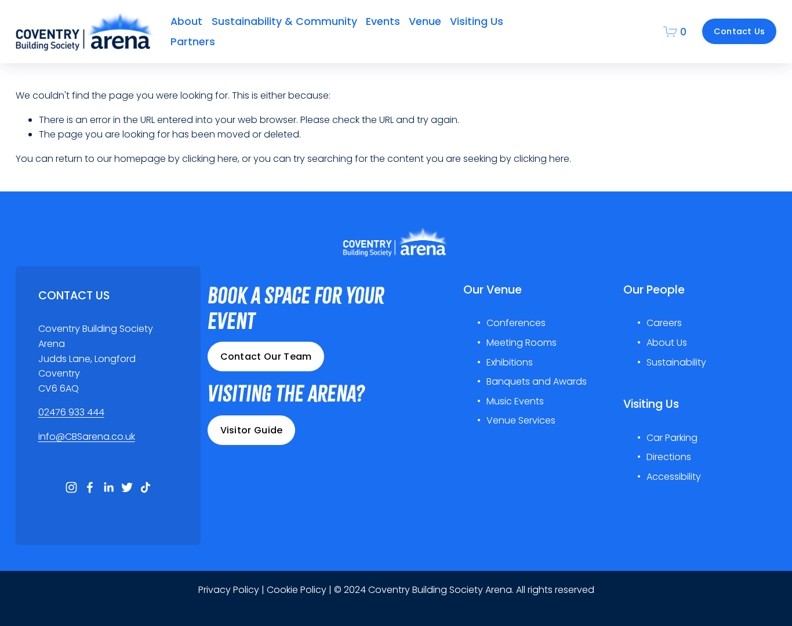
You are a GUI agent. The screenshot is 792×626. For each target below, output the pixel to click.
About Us (666, 342)
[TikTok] (145, 487)
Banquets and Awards (536, 381)
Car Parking (671, 437)
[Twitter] (127, 487)
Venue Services (520, 420)
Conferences (516, 323)
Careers (664, 323)
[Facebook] (90, 487)
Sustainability (676, 362)
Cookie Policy (296, 589)
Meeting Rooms (521, 342)
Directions (668, 457)
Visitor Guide (251, 430)
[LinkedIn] (108, 487)
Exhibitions (509, 362)
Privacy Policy (228, 589)
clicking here (210, 158)
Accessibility (673, 476)
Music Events (515, 401)
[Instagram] (71, 487)
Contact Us (739, 31)
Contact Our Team (266, 356)
